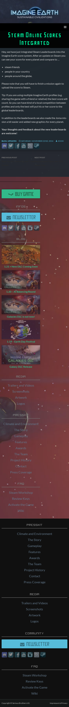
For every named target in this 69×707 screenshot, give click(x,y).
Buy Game (24, 193)
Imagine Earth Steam (36, 146)
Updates (12, 141)
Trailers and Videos (21, 385)
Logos (21, 403)
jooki (61, 141)
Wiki (21, 511)
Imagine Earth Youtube (23, 146)
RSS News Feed (30, 146)
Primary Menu (65, 27)
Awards (21, 448)
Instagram (30, 228)
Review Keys (21, 498)
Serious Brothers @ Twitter (11, 146)
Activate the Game (21, 504)
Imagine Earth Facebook (17, 146)
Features (21, 442)
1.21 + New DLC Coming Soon (21, 266)
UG (28, 703)
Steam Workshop (21, 492)
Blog (4, 141)
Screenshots (20, 391)
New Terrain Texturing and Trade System (18, 161)
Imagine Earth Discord (4, 146)
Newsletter (23, 217)
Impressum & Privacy (58, 703)
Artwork (21, 397)
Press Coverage (21, 472)
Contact (20, 466)
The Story (21, 430)
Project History (20, 460)
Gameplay (21, 436)
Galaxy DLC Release (20, 366)
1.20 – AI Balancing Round (20, 291)
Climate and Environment (21, 424)
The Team (21, 454)
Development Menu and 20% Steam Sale (48, 161)
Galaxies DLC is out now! (21, 316)
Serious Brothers (19, 703)
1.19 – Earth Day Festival (21, 341)
